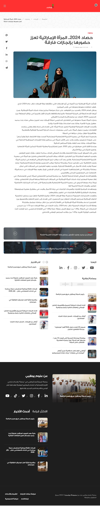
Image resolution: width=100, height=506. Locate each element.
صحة (71, 246)
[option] (26, 297)
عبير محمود (79, 47)
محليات (27, 19)
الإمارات (35, 19)
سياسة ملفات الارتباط (28, 494)
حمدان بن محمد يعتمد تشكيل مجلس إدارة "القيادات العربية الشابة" (66, 235)
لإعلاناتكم (25, 499)
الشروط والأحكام (11, 494)
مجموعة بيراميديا (70, 495)
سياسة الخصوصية (11, 499)
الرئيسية (44, 19)
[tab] (22, 411)
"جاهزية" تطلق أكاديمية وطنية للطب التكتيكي (54, 249)
